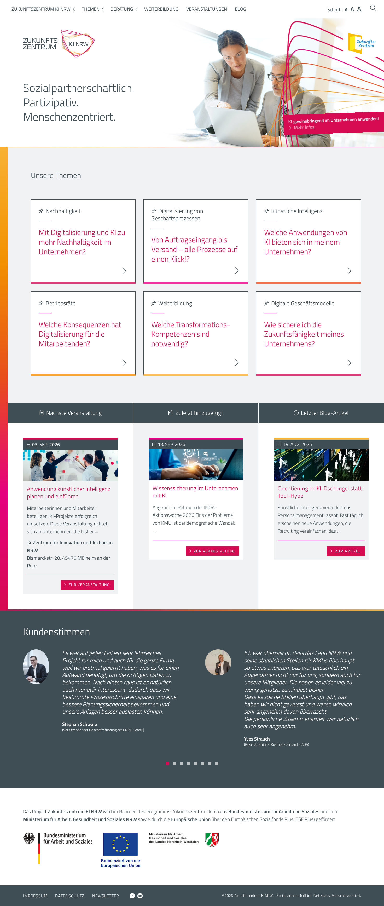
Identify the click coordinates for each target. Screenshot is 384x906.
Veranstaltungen (206, 9)
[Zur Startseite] (59, 56)
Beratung (121, 9)
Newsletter (105, 896)
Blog (240, 9)
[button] (167, 763)
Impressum (35, 896)
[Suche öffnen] (373, 8)
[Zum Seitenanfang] (375, 895)
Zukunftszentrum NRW (41, 9)
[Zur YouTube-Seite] (140, 895)
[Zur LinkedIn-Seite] (132, 895)
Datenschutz (69, 896)
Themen (91, 9)
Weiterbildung (161, 9)
